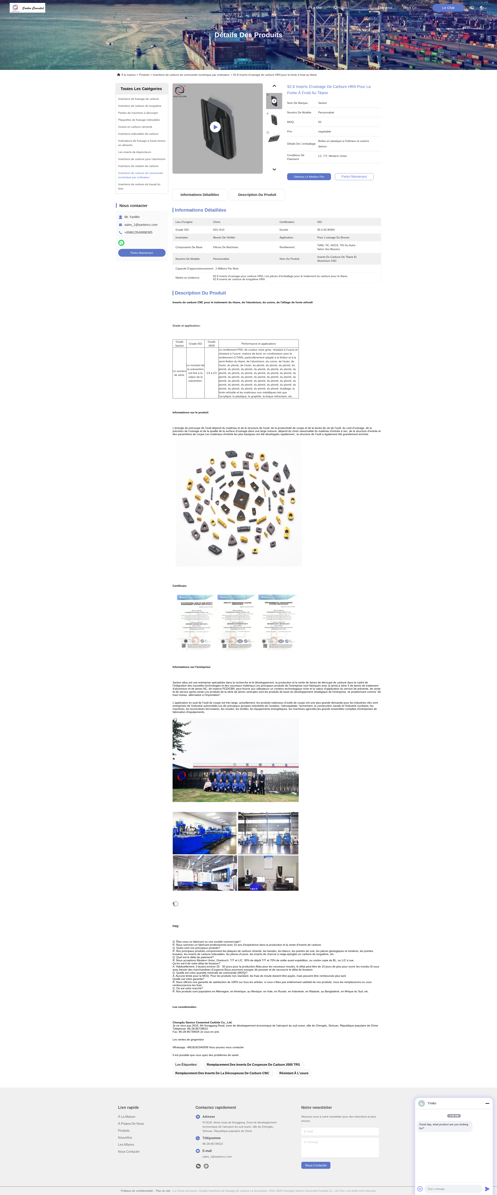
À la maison (317, 8)
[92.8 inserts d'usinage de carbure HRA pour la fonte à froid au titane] (218, 128)
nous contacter (412, 8)
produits (364, 8)
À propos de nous (342, 8)
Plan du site (163, 1190)
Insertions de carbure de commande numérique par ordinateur (191, 74)
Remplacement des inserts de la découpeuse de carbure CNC (222, 1073)
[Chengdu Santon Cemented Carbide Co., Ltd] (27, 8)
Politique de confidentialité (137, 1190)
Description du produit (257, 195)
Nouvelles (125, 1137)
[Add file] (420, 1189)
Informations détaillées (200, 195)
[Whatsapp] (121, 242)
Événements (387, 8)
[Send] (487, 1189)
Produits (144, 74)
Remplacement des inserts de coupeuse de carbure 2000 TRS (253, 1064)
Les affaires (126, 1144)
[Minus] (487, 1103)
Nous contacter (129, 1151)
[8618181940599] (206, 1167)
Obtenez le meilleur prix (309, 176)
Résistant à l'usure (293, 1073)
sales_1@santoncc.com (140, 224)
